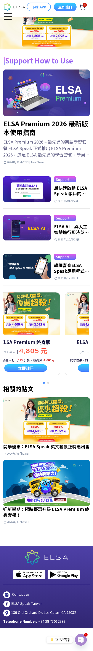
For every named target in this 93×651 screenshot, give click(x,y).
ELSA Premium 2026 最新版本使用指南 (45, 128)
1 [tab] (44, 383)
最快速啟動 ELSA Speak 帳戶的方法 (70, 193)
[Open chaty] (81, 640)
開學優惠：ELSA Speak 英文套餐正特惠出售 (46, 446)
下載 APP (39, 6)
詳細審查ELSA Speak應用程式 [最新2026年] (69, 271)
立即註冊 (65, 6)
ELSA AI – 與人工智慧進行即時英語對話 (71, 232)
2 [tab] (48, 383)
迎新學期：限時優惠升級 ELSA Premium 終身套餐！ (46, 512)
